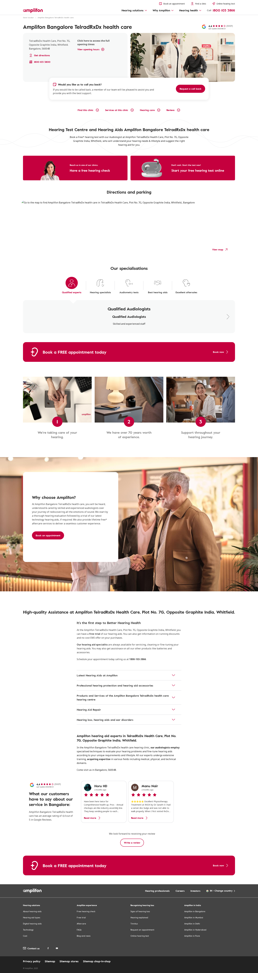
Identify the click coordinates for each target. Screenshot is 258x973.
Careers (180, 891)
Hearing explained (139, 917)
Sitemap (50, 961)
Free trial (81, 917)
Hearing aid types (31, 917)
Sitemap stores (69, 961)
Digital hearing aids (32, 923)
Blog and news (83, 935)
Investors (195, 891)
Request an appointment (142, 929)
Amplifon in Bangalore (194, 911)
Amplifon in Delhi (192, 923)
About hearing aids (32, 911)
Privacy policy (31, 961)
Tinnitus (134, 923)
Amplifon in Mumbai (193, 917)
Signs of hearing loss (140, 911)
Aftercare (81, 923)
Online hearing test (139, 935)
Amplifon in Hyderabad (195, 929)
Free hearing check (86, 911)
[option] (104, 802)
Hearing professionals (157, 891)
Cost (25, 935)
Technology (28, 929)
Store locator (28, 17)
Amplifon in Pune (192, 935)
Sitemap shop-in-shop (96, 961)
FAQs (79, 929)
